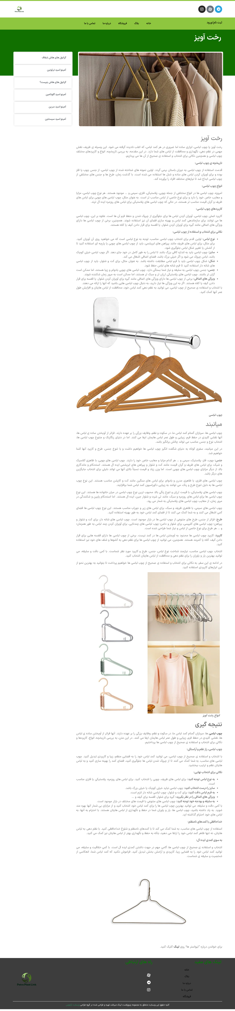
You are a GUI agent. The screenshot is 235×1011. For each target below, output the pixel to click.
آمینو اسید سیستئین (55, 119)
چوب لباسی (215, 733)
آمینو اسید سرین (57, 107)
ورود (209, 22)
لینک (177, 947)
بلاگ (136, 23)
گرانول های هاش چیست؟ (53, 82)
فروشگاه (122, 23)
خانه (148, 23)
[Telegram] (218, 9)
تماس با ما (89, 23)
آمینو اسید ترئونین (56, 70)
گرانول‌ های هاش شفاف (54, 58)
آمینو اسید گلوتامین (56, 94)
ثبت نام (217, 22)
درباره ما (107, 23)
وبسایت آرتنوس (72, 1005)
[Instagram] (202, 9)
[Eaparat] (210, 9)
